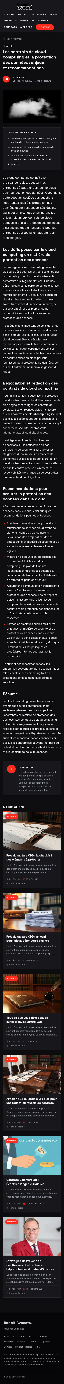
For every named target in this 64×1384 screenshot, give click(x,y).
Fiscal (22, 14)
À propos (26, 27)
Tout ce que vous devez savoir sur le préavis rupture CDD (27, 1020)
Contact (45, 27)
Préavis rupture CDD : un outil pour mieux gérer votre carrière (28, 939)
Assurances (38, 14)
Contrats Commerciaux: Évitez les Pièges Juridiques (25, 1182)
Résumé (15, 164)
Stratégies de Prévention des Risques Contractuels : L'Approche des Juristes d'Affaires (30, 1265)
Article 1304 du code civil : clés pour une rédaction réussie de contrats (31, 1101)
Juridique (10, 20)
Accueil (9, 14)
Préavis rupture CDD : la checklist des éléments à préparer (29, 857)
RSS (38, 1347)
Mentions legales (23, 1347)
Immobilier (27, 20)
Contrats (10, 27)
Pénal (53, 14)
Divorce (43, 20)
